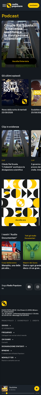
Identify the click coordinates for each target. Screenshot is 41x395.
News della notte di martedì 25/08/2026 (14, 111)
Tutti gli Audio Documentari (30, 237)
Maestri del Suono (30, 263)
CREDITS (35, 320)
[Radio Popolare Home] (14, 5)
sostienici (34, 5)
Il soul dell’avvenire (9, 263)
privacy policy (8, 320)
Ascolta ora (20, 220)
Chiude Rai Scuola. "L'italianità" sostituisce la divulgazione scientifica (13, 167)
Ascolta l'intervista (20, 61)
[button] (4, 5)
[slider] (6, 393)
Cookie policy (23, 320)
